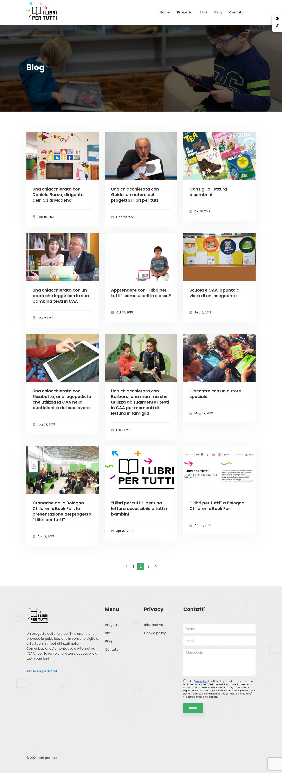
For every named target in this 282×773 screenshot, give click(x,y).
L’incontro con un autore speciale (215, 393)
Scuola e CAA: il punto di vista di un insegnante (215, 293)
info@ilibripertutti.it (41, 671)
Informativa (153, 624)
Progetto (184, 12)
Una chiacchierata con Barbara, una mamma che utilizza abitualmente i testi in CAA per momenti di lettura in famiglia (140, 402)
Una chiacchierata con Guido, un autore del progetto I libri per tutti (135, 194)
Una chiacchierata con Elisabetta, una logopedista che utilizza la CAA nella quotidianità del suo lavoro (62, 399)
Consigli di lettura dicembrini (208, 192)
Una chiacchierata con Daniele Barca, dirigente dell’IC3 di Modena (58, 194)
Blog (218, 12)
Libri (203, 12)
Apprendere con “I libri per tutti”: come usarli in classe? (141, 293)
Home (165, 12)
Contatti (236, 12)
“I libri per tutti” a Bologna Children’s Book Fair (217, 505)
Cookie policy (155, 633)
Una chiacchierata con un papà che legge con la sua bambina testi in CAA (61, 295)
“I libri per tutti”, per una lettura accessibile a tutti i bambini (139, 508)
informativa (201, 681)
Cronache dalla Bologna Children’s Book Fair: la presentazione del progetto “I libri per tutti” (62, 511)
